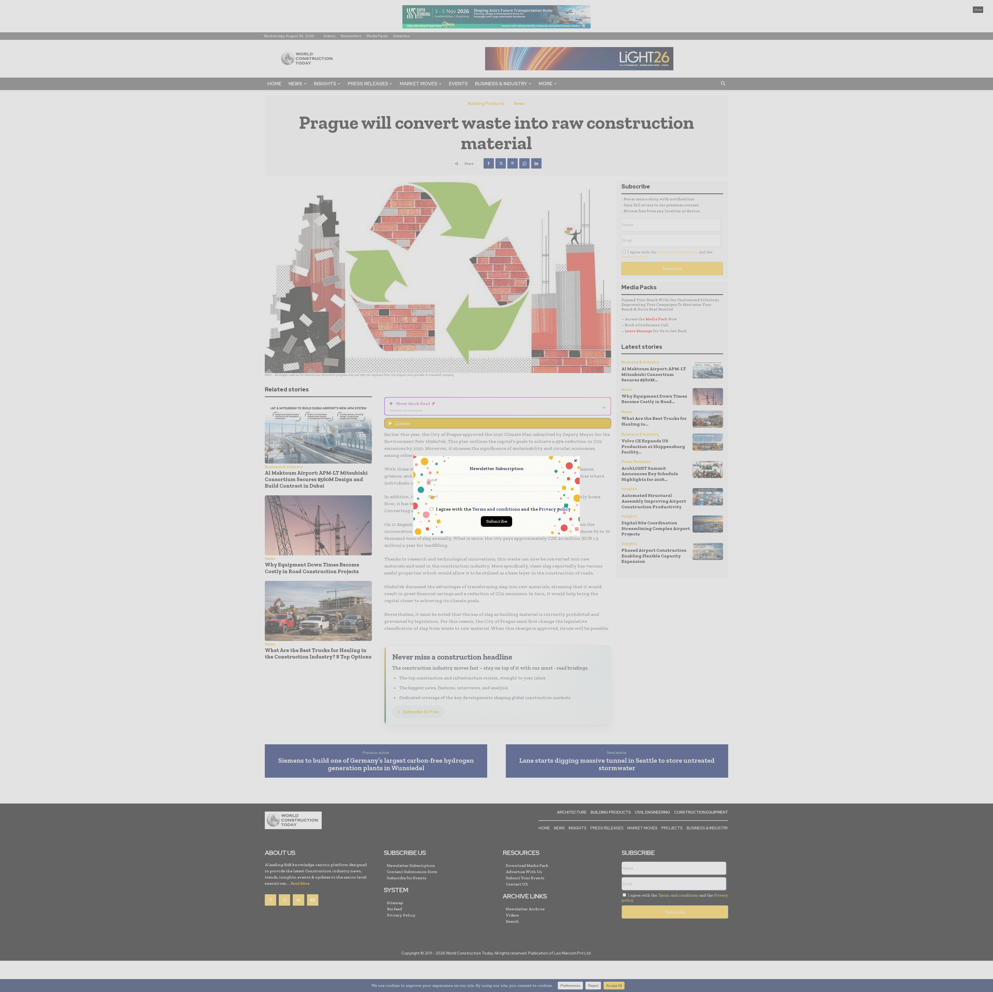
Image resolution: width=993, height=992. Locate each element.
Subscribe (496, 521)
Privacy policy (555, 509)
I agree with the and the (503, 509)
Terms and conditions (496, 509)
